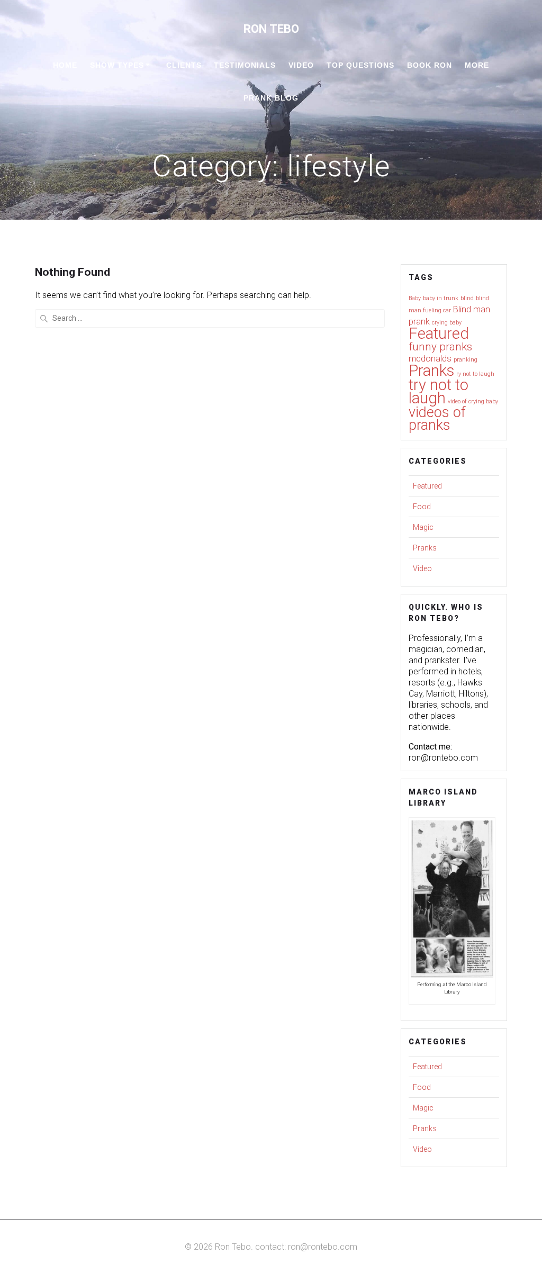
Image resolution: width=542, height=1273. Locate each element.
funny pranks (440, 346)
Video (301, 65)
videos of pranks (437, 419)
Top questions (360, 65)
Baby (415, 298)
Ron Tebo (271, 28)
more (477, 65)
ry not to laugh (475, 374)
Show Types (117, 65)
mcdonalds (430, 358)
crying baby (447, 322)
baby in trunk (440, 298)
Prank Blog (271, 98)
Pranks (431, 371)
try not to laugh (438, 391)
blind (467, 298)
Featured (439, 333)
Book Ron (429, 65)
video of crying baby (473, 401)
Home (65, 65)
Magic (423, 527)
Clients (184, 65)
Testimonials (245, 65)
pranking (465, 359)
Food (422, 506)
